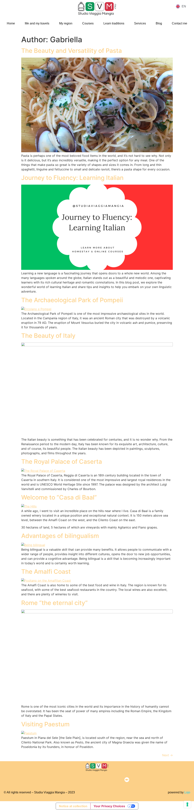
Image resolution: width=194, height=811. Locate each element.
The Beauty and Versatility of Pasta (71, 50)
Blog (159, 23)
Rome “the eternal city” (54, 602)
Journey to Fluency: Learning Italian (72, 177)
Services (140, 23)
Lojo (187, 792)
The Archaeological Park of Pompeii (72, 300)
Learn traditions (113, 23)
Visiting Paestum (45, 724)
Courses (88, 23)
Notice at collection (73, 806)
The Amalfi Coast (46, 571)
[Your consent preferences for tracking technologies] (187, 804)
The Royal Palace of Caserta (61, 461)
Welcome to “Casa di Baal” (59, 497)
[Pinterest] (91, 779)
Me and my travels (37, 23)
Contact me (179, 23)
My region (65, 23)
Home (11, 23)
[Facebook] (67, 779)
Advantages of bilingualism (60, 535)
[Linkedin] (103, 779)
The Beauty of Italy (48, 335)
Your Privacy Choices (109, 806)
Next (167, 755)
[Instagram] (79, 779)
